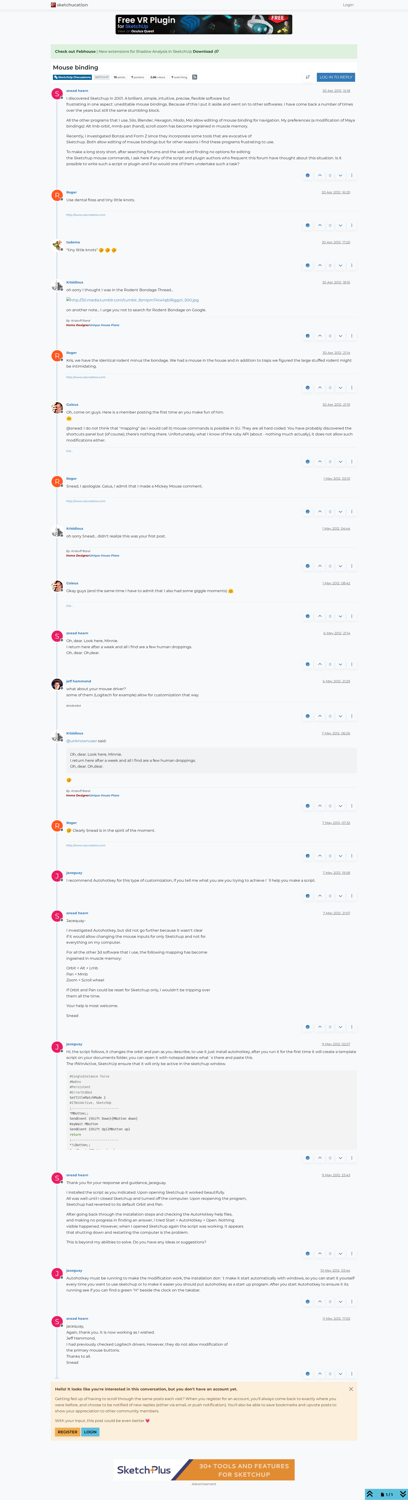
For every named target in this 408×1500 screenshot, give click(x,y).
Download (203, 51)
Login (90, 1432)
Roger (71, 192)
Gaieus (72, 404)
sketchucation (72, 4)
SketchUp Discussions (74, 77)
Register (67, 1432)
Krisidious (74, 282)
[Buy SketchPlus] (204, 1469)
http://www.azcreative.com (86, 215)
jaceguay (74, 873)
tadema (73, 242)
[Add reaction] (307, 175)
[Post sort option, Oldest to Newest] (308, 77)
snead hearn (77, 91)
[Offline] (58, 245)
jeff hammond (78, 681)
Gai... (69, 451)
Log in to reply (336, 77)
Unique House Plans (104, 325)
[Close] (351, 1389)
